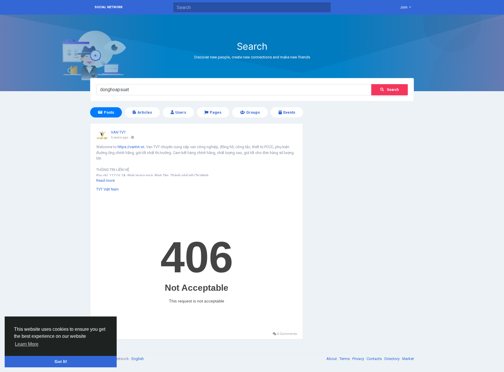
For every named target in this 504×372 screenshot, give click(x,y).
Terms (345, 359)
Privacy (358, 359)
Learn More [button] (26, 344)
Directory (392, 359)
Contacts (375, 359)
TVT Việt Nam (107, 189)
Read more (105, 180)
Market (408, 359)
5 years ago (119, 137)
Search (393, 90)
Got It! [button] (61, 361)
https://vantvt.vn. (131, 147)
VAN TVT (118, 132)
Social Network (108, 7)
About (332, 359)
